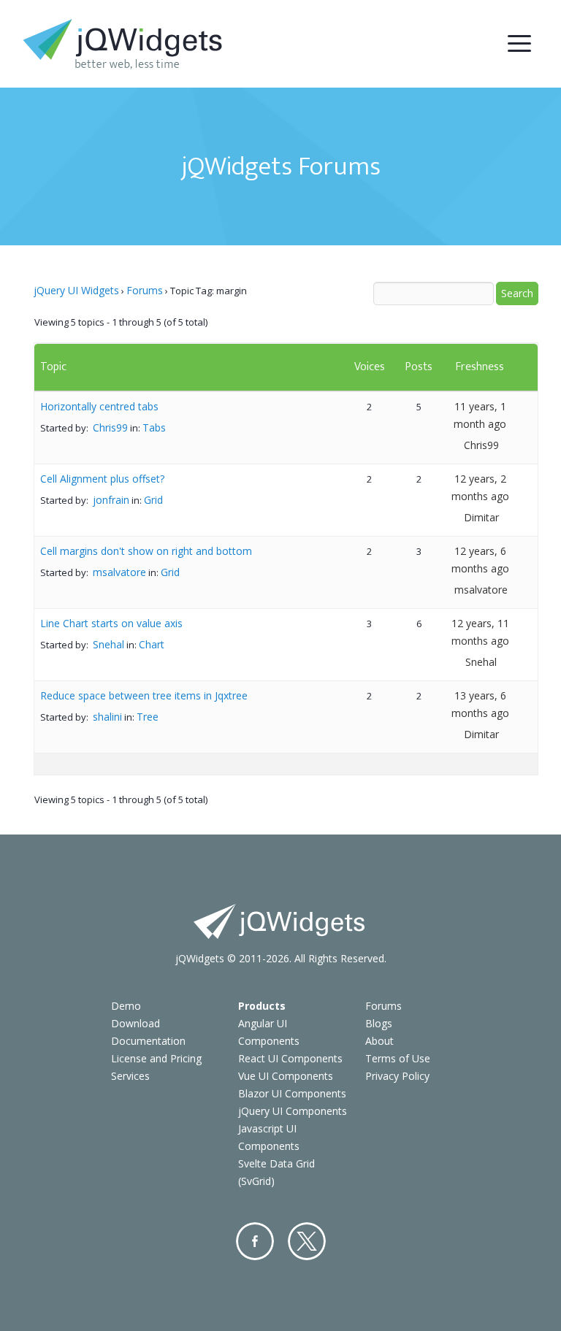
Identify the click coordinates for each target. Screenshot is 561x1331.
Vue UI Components (285, 1076)
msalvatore (119, 572)
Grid (153, 500)
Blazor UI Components (292, 1093)
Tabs (154, 427)
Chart (151, 644)
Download (135, 1023)
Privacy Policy (397, 1076)
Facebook (255, 1241)
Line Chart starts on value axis (111, 623)
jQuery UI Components (292, 1111)
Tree (148, 717)
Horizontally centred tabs (99, 406)
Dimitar (481, 517)
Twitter (307, 1241)
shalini (107, 717)
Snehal (108, 644)
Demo (126, 1006)
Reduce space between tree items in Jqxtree (144, 695)
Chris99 (110, 427)
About (379, 1041)
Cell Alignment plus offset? (102, 479)
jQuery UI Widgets (76, 290)
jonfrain (111, 500)
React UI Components (290, 1058)
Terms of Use (397, 1058)
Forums (144, 290)
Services (130, 1076)
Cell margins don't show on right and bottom (146, 551)
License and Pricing (156, 1058)
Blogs (378, 1023)
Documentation (148, 1041)
